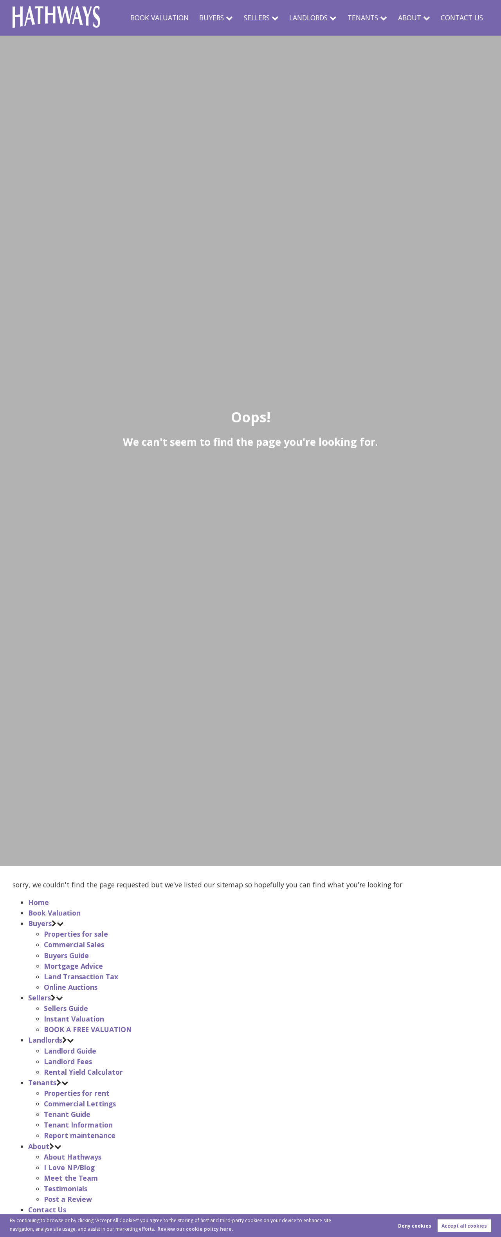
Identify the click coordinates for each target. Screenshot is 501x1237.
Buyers (211, 17)
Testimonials (65, 1188)
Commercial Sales (74, 944)
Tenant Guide (67, 1114)
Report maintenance (79, 1135)
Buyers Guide (66, 955)
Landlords (308, 17)
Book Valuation (159, 17)
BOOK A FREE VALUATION (88, 1029)
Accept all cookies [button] (464, 1226)
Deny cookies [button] (414, 1226)
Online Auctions (70, 987)
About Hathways (72, 1157)
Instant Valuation (74, 1018)
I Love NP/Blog (69, 1167)
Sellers (257, 17)
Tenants (363, 17)
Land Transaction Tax (81, 976)
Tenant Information (78, 1124)
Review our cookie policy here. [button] (195, 1229)
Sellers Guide (66, 1008)
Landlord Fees (68, 1061)
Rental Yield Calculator (83, 1072)
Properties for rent (77, 1093)
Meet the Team (71, 1178)
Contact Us (462, 17)
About (409, 17)
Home (38, 902)
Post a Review (68, 1199)
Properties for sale (76, 934)
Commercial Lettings (80, 1103)
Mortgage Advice (73, 966)
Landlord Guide (70, 1051)
